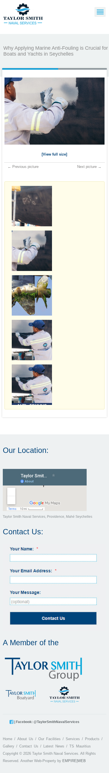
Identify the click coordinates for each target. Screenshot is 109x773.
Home (7, 739)
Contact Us (28, 746)
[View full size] (54, 154)
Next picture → (89, 167)
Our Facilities (49, 739)
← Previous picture (23, 167)
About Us (25, 739)
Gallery (8, 746)
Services (73, 739)
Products (92, 739)
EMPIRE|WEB (74, 761)
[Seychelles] (23, 13)
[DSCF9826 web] (54, 112)
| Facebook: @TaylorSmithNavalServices (46, 722)
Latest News (53, 746)
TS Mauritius (80, 746)
